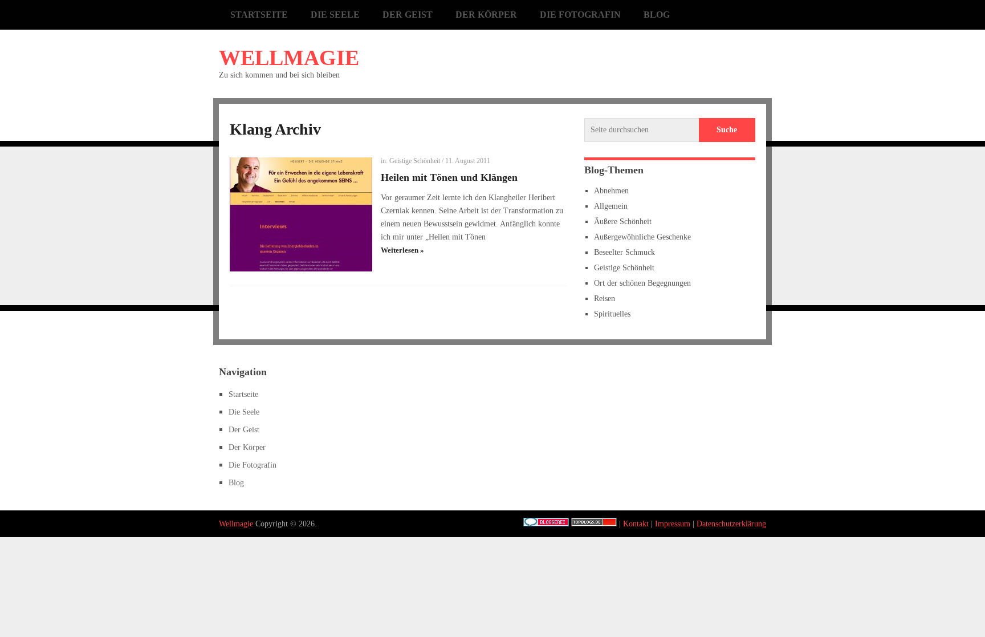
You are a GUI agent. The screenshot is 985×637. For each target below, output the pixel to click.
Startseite (259, 14)
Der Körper (486, 14)
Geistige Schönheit (414, 161)
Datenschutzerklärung (731, 524)
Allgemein (611, 206)
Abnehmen (611, 190)
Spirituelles (612, 314)
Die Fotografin (580, 14)
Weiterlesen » (402, 250)
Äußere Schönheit (623, 221)
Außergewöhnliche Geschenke (642, 237)
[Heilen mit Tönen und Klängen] (301, 214)
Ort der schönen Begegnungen (642, 283)
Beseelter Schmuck (624, 252)
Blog (657, 14)
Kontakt (636, 524)
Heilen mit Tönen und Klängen (449, 177)
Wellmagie (289, 57)
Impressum (672, 524)
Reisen (604, 298)
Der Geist (407, 14)
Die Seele (335, 14)
